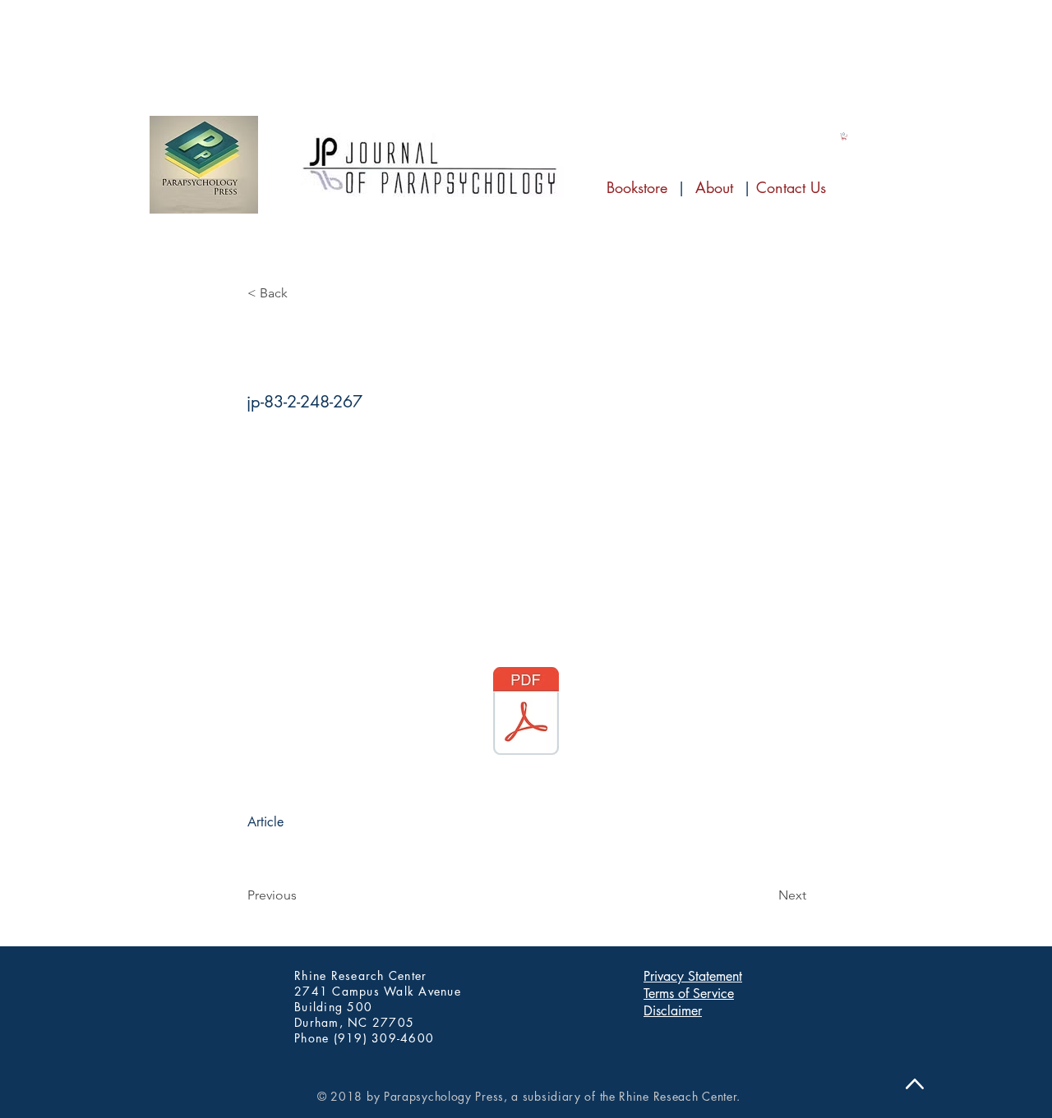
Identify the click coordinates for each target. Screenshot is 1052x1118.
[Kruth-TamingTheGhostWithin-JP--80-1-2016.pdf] (526, 713)
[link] (844, 136)
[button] (301, 293)
